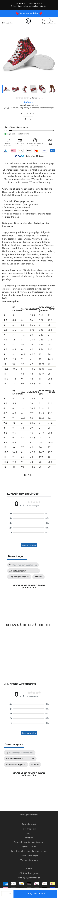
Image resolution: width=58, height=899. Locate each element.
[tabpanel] (29, 589)
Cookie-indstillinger (29, 855)
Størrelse (28, 114)
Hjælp (29, 868)
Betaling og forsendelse (29, 877)
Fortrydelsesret (29, 824)
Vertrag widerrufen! (29, 814)
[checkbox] (38, 576)
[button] (29, 513)
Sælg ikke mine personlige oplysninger (29, 851)
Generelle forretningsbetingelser (29, 842)
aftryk (29, 833)
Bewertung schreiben (29, 545)
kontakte (29, 837)
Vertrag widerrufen (29, 860)
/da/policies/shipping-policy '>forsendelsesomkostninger (29, 107)
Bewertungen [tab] (17, 556)
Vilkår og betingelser (29, 873)
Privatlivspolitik (29, 828)
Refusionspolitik (29, 846)
